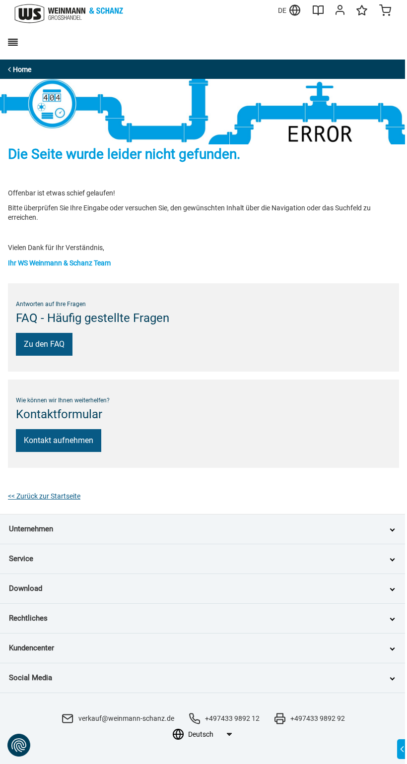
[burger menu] (13, 42)
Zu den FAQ (44, 344)
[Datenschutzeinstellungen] (18, 745)
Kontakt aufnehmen (58, 440)
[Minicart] (385, 11)
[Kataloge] (318, 14)
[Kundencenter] (340, 12)
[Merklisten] (361, 15)
